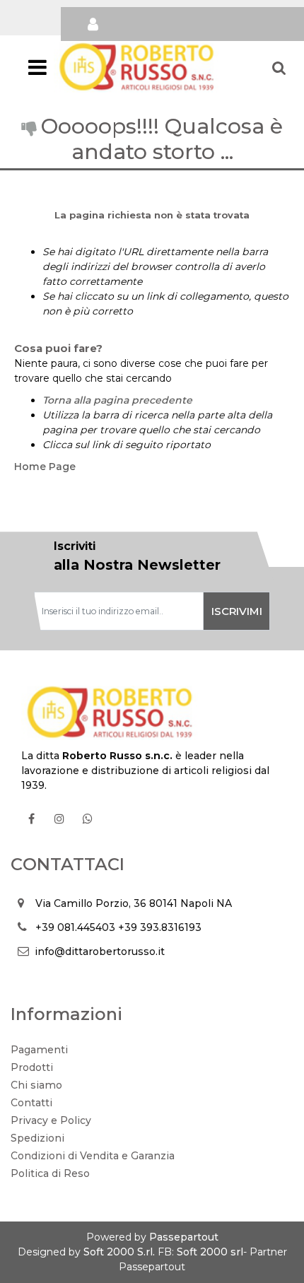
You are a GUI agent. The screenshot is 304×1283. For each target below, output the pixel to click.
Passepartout (183, 1237)
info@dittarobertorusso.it (100, 951)
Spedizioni (37, 1138)
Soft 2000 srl (210, 1252)
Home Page (45, 466)
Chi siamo (36, 1085)
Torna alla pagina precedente (117, 400)
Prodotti (32, 1067)
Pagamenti (39, 1049)
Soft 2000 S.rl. (119, 1252)
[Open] (37, 71)
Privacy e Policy (51, 1120)
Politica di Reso (50, 1173)
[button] (237, 611)
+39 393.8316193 (159, 927)
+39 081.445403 (75, 927)
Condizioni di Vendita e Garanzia (93, 1155)
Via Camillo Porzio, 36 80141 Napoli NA (133, 903)
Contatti (31, 1102)
